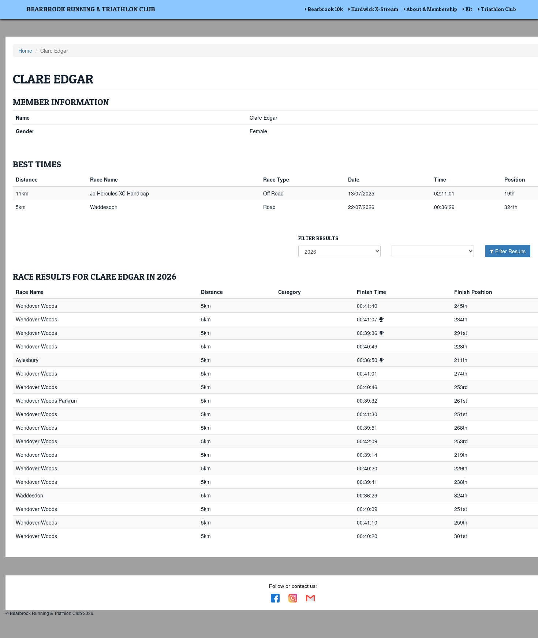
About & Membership (431, 9)
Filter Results (510, 251)
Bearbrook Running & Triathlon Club (90, 9)
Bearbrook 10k (325, 9)
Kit (468, 9)
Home (25, 50)
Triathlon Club (498, 9)
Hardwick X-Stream (374, 9)
